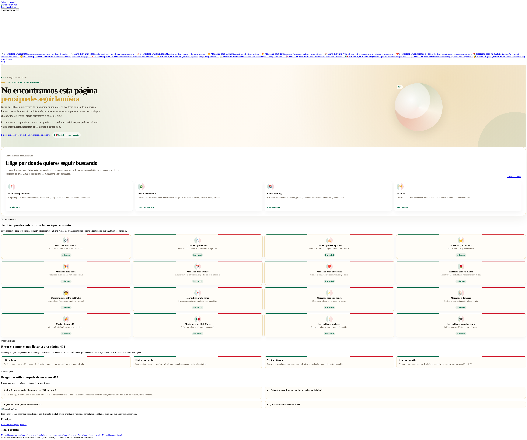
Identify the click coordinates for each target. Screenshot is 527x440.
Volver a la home (514, 176)
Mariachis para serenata (11, 435)
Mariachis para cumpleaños (51, 435)
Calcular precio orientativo (38, 135)
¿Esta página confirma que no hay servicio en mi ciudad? (296, 390)
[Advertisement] (263, 32)
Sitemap (23, 424)
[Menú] (2, 64)
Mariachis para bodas (30, 435)
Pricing (13, 7)
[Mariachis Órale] (9, 5)
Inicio (3, 77)
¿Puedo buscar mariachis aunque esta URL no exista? (31, 390)
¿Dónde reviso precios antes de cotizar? (24, 404)
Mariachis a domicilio (92, 435)
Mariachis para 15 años (73, 435)
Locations (5, 7)
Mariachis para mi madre (113, 435)
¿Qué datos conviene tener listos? (285, 404)
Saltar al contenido (9, 2)
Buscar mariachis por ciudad (13, 135)
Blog (3, 61)
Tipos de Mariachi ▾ (10, 10)
